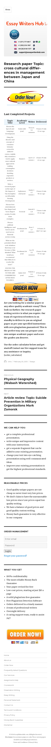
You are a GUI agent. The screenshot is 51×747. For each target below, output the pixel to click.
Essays (32, 362)
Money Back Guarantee (13, 720)
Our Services (9, 675)
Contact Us (8, 705)
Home (6, 655)
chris (10, 362)
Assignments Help (11, 680)
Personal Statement (12, 700)
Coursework (9, 685)
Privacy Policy (9, 715)
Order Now (8, 665)
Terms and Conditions (12, 710)
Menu (7, 10)
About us (7, 660)
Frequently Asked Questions (15, 670)
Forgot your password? (15, 556)
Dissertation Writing (12, 690)
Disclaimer (8, 725)
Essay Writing (9, 695)
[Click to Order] (25, 291)
